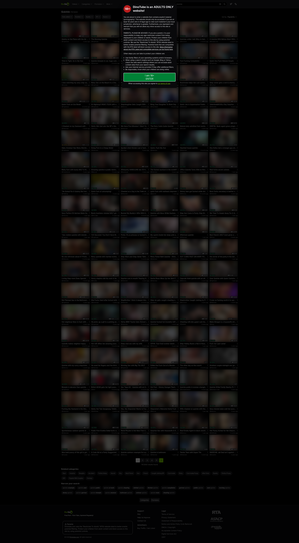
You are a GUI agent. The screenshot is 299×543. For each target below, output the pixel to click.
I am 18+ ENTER (149, 77)
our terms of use (164, 83)
